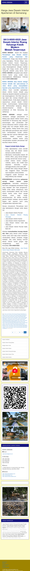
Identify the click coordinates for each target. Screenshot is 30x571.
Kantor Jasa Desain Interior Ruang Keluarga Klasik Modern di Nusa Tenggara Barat (15, 322)
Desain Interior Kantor (7, 357)
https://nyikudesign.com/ (7, 475)
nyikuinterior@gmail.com (7, 453)
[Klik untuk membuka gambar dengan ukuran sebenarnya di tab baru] (15, 25)
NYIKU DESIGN (7, 2)
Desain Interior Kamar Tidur (8, 354)
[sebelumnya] (12, 332)
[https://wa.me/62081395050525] (15, 397)
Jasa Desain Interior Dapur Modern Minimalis (15, 249)
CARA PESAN (5, 564)
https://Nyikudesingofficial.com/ (8, 473)
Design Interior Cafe (6, 345)
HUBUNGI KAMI (5, 567)
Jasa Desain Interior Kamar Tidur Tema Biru (14, 529)
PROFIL (4, 563)
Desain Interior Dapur (6, 348)
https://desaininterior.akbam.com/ (9, 476)
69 (19, 332)
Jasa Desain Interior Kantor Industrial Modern (14, 530)
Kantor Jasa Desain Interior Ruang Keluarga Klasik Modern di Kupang (14, 321)
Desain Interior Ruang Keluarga (9, 351)
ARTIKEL (4, 566)
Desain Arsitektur (6, 339)
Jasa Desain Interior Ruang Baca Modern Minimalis (13, 535)
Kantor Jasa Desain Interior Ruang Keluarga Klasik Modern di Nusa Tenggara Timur (13, 320)
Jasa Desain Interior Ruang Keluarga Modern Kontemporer (14, 532)
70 (22, 332)
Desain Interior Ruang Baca (8, 342)
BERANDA (4, 562)
